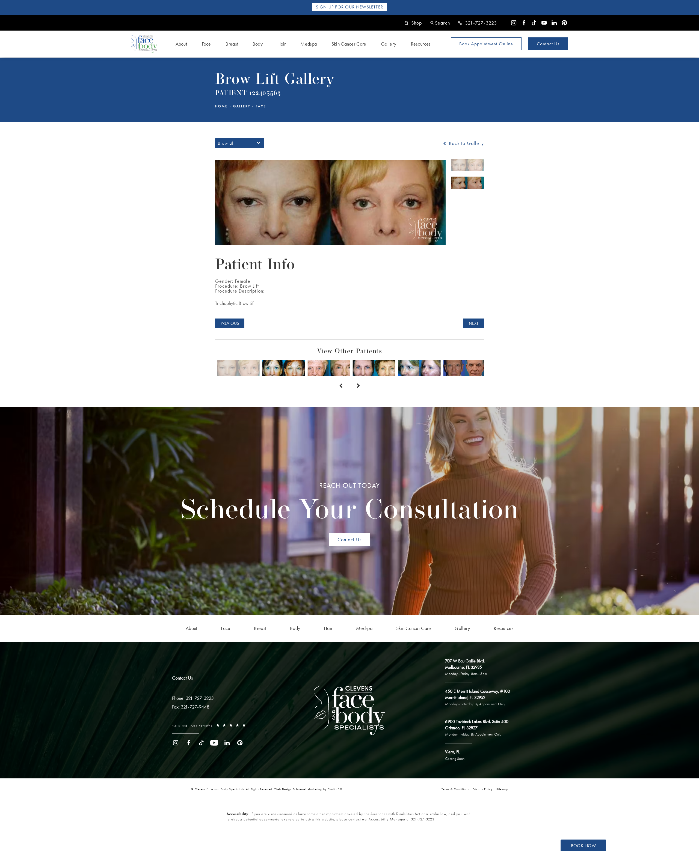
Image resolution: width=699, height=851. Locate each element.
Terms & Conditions (455, 789)
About (181, 44)
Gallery (388, 44)
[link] (477, 22)
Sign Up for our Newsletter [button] (349, 7)
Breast (232, 44)
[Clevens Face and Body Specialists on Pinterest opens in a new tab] (564, 22)
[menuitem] (513, 22)
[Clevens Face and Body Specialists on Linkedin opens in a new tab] (554, 22)
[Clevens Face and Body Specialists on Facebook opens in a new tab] (524, 22)
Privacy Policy (483, 789)
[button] (440, 23)
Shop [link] (416, 22)
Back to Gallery (466, 143)
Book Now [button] (583, 846)
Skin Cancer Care (348, 44)
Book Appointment (486, 44)
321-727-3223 (422, 819)
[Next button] (358, 386)
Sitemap (502, 789)
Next (473, 323)
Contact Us (548, 44)
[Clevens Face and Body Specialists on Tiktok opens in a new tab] (534, 22)
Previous (230, 323)
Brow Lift (249, 286)
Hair (281, 44)
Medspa (308, 44)
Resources (421, 44)
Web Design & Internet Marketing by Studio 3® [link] (308, 789)
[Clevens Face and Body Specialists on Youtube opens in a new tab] (544, 22)
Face (206, 44)
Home (221, 106)
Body (258, 44)
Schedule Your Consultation (349, 503)
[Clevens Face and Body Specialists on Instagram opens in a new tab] (513, 22)
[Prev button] (340, 386)
